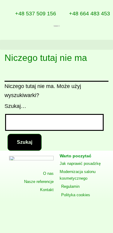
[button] (56, 45)
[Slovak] (94, 34)
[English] (58, 34)
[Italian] (102, 34)
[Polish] (51, 34)
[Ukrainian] (80, 34)
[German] (65, 34)
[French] (87, 34)
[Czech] (73, 34)
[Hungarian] (109, 34)
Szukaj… (15, 106)
